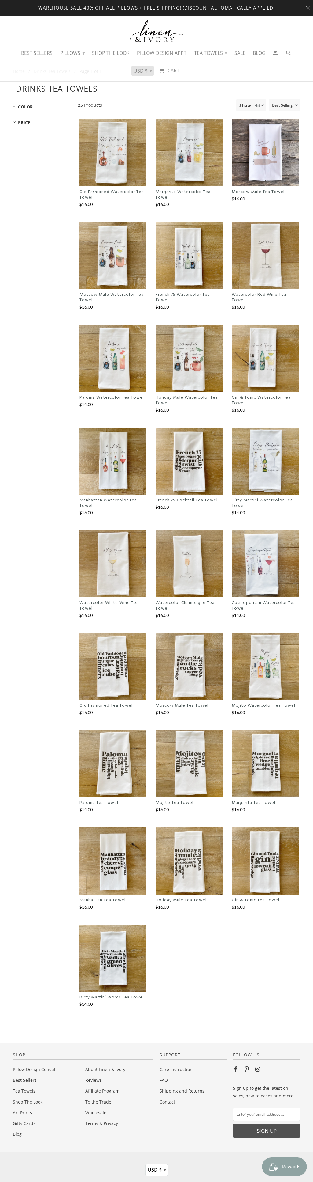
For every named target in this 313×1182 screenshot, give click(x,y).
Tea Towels (24, 1091)
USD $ (157, 1169)
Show (245, 105)
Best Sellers (25, 1080)
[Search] (289, 54)
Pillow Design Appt (161, 53)
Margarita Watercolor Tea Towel (183, 194)
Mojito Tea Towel (174, 803)
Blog (17, 1134)
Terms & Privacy (101, 1123)
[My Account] (276, 54)
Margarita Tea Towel (253, 803)
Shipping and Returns (182, 1091)
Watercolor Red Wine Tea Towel (259, 297)
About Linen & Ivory (105, 1069)
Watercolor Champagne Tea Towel (185, 605)
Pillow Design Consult (35, 1069)
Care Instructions (177, 1069)
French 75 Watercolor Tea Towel (183, 297)
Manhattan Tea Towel (102, 900)
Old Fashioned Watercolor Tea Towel (111, 194)
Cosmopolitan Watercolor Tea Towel (264, 605)
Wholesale (95, 1112)
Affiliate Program (102, 1091)
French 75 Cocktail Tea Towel (187, 500)
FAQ (164, 1080)
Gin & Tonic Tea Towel (255, 900)
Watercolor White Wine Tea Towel (109, 605)
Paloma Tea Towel (98, 803)
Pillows (72, 52)
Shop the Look (111, 53)
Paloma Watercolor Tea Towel (111, 398)
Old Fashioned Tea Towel (106, 706)
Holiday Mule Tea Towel (181, 900)
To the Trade (98, 1102)
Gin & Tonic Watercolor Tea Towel (261, 400)
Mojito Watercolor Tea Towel (263, 706)
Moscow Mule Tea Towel (258, 192)
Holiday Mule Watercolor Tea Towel (187, 400)
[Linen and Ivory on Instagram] (258, 1069)
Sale (239, 53)
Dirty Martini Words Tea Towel (111, 997)
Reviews (93, 1080)
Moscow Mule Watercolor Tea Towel (111, 297)
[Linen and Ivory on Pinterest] (247, 1069)
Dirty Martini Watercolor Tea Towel (262, 503)
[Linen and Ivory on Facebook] (236, 1069)
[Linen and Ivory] (157, 31)
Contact (167, 1102)
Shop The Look (27, 1102)
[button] (284, 105)
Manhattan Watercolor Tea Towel (108, 503)
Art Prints (22, 1112)
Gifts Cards (24, 1123)
